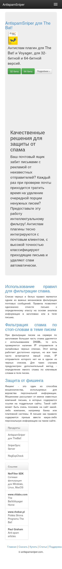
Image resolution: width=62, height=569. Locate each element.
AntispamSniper (13, 4)
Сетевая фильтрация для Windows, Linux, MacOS (16, 480)
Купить (33, 546)
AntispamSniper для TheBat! (16, 436)
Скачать (23, 546)
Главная (12, 546)
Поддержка (55, 546)
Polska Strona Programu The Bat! (16, 517)
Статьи (43, 546)
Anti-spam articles (15, 532)
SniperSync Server (14, 446)
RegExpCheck (15, 455)
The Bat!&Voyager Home (17, 499)
